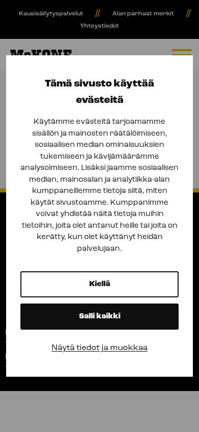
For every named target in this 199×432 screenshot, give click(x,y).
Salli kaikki (99, 316)
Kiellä (99, 284)
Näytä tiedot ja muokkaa (99, 348)
